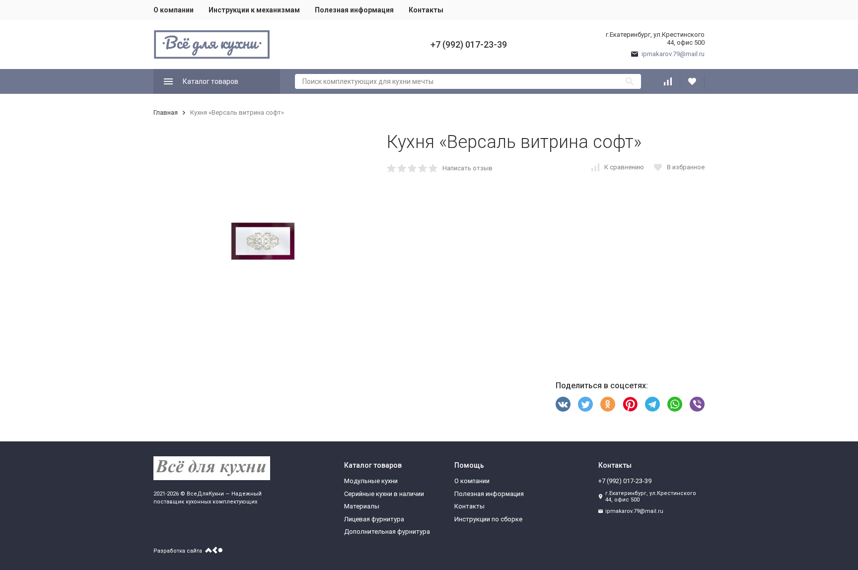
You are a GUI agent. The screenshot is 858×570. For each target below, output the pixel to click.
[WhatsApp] (674, 404)
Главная (165, 112)
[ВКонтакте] (563, 404)
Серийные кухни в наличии (384, 494)
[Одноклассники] (607, 404)
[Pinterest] (630, 404)
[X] (585, 404)
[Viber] (697, 404)
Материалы (361, 506)
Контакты (426, 10)
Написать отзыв (467, 168)
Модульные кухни (371, 481)
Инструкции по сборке (488, 519)
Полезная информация (354, 10)
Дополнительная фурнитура (387, 531)
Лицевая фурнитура (374, 519)
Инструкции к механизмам (254, 10)
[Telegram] (652, 404)
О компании (173, 10)
